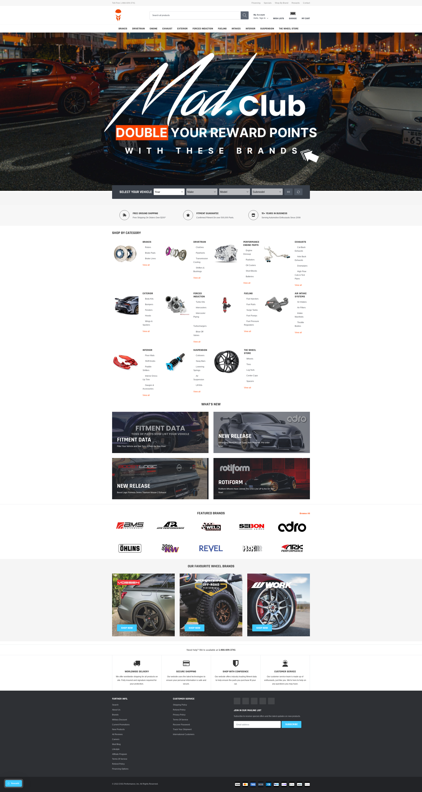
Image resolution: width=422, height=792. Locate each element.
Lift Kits (199, 385)
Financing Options (120, 769)
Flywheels (200, 253)
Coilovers (200, 355)
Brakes (123, 28)
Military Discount (119, 719)
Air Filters (301, 307)
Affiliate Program (119, 754)
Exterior (182, 28)
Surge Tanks (252, 310)
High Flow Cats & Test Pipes (300, 275)
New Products (118, 729)
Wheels (249, 358)
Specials (267, 3)
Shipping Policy (180, 705)
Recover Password (181, 724)
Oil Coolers (251, 265)
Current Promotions (121, 724)
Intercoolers (201, 307)
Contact (306, 3)
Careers (115, 739)
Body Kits (149, 299)
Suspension (267, 28)
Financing (256, 3)
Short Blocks (251, 271)
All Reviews (117, 734)
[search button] (245, 15)
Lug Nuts (250, 370)
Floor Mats (149, 355)
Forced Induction (203, 28)
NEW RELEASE (235, 436)
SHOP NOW (127, 628)
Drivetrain (138, 28)
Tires (248, 364)
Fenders (148, 310)
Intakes (236, 28)
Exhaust (167, 28)
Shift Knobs (150, 361)
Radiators (250, 259)
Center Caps (252, 375)
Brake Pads (150, 253)
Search (115, 705)
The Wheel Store (289, 28)
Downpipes (302, 265)
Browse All (305, 513)
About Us (116, 709)
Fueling (222, 28)
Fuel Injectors (252, 299)
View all (146, 265)
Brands (115, 714)
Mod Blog (116, 744)
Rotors (148, 247)
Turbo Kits (200, 302)
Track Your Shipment (182, 729)
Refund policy (118, 764)
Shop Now (262, 628)
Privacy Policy (179, 714)
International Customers (183, 734)
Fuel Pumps (251, 315)
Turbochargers (200, 326)
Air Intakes (302, 302)
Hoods (148, 315)
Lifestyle (116, 749)
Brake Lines (150, 258)
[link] (125, 253)
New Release (133, 486)
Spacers (250, 381)
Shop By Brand (281, 3)
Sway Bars (200, 361)
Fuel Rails (251, 304)
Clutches (200, 247)
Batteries (250, 276)
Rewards (296, 3)
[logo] (118, 15)
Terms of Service (119, 759)
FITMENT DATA (134, 440)
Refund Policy (179, 709)
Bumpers (149, 304)
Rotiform (230, 482)
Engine (153, 28)
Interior (250, 28)
